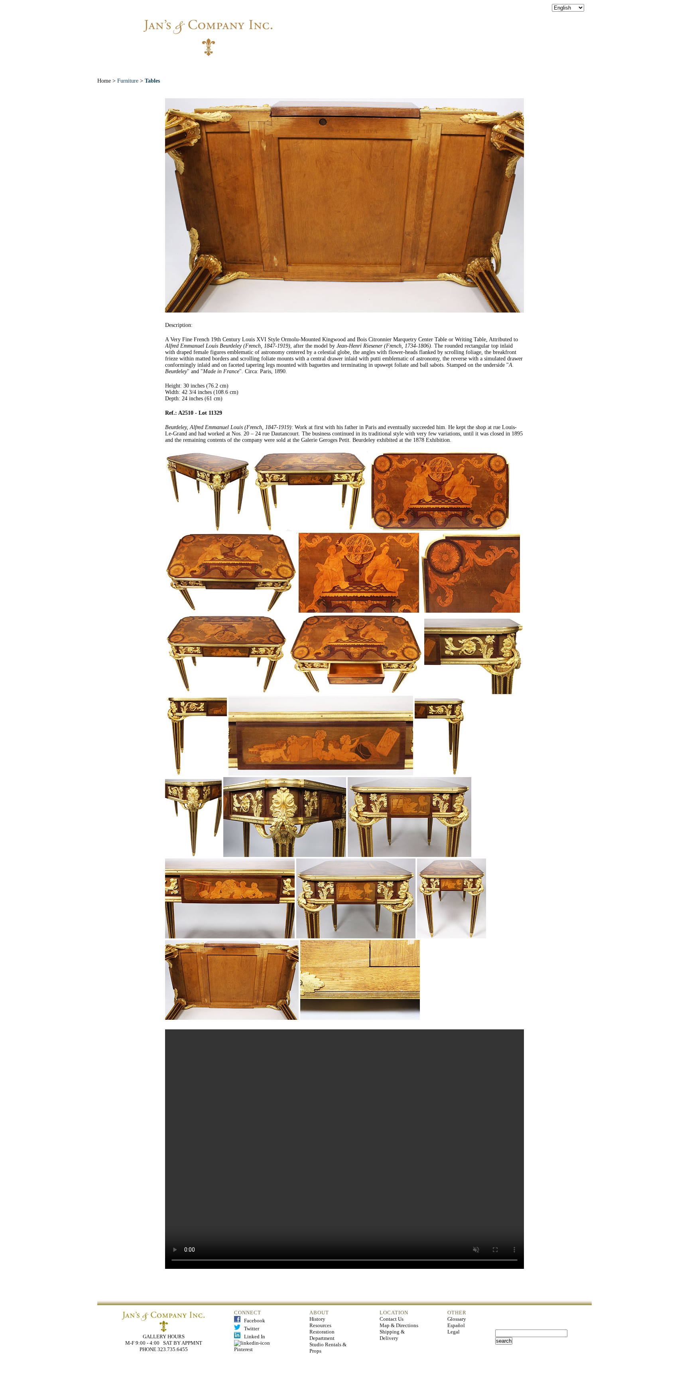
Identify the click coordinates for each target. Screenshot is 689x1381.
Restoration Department (322, 1335)
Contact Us (392, 1319)
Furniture (127, 81)
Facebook (252, 1321)
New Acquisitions (286, 67)
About (230, 67)
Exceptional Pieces (363, 67)
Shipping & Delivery (392, 1335)
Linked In (252, 1336)
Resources (320, 1325)
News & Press (433, 67)
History (317, 1319)
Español (456, 1325)
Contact (485, 67)
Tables (152, 81)
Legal (453, 1332)
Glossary (456, 1319)
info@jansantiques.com (452, 30)
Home (194, 67)
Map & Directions (399, 1325)
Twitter (249, 1329)
